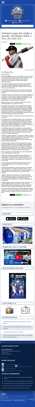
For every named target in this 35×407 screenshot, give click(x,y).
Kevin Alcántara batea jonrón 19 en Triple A (13, 332)
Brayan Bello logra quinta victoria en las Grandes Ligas (16, 388)
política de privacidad (19, 400)
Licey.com (17, 12)
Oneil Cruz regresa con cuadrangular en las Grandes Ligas (17, 385)
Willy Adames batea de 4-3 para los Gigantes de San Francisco (18, 383)
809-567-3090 (5, 357)
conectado (14, 207)
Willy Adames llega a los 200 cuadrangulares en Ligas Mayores (18, 381)
